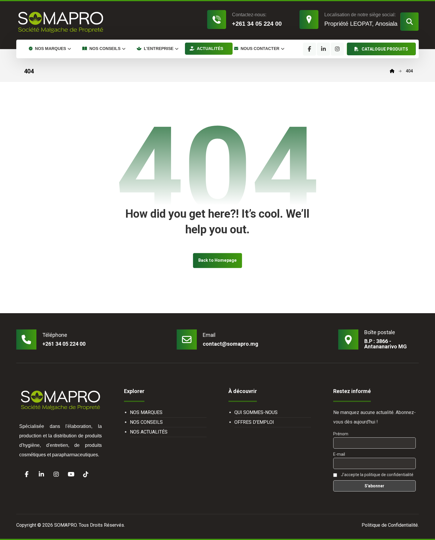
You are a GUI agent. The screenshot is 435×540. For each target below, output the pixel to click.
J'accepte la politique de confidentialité (376, 474)
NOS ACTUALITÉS (148, 432)
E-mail (339, 454)
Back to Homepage (217, 260)
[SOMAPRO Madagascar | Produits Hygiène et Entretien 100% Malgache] (60, 22)
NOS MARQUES (146, 412)
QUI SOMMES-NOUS (256, 412)
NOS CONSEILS (146, 422)
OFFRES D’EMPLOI (254, 422)
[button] (409, 21)
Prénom (340, 433)
